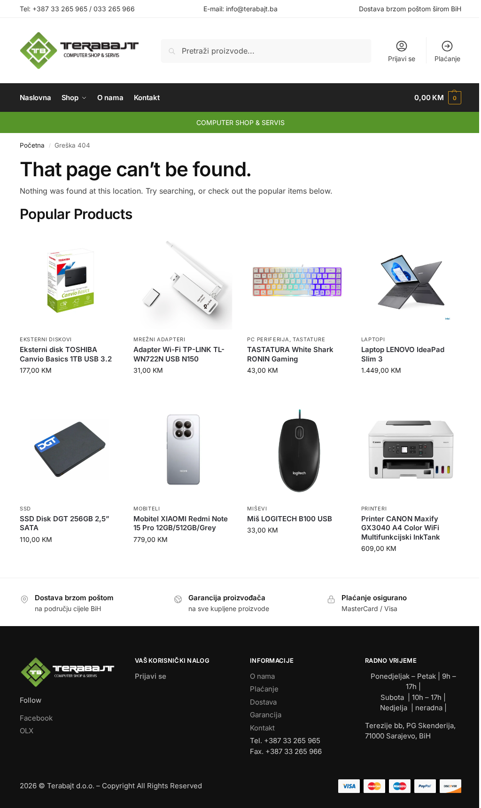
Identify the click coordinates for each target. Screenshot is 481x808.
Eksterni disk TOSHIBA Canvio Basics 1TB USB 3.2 (66, 354)
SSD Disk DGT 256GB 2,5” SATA (64, 523)
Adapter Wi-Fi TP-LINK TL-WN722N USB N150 (179, 354)
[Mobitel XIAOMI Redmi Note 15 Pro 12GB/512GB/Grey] (183, 449)
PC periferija (268, 339)
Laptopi (373, 339)
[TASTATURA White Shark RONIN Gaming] (297, 280)
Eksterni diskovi (46, 339)
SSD (25, 508)
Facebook (36, 718)
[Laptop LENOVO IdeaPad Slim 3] (411, 280)
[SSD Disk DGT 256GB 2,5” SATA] (69, 449)
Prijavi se (401, 59)
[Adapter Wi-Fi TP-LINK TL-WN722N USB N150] (183, 280)
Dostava (263, 702)
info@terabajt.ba (252, 9)
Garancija (265, 714)
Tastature (309, 339)
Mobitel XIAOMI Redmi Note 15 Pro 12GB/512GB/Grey (180, 523)
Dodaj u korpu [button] (70, 390)
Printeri (374, 508)
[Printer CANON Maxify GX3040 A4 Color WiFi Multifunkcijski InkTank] (411, 449)
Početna (32, 145)
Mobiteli (146, 508)
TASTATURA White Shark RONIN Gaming (290, 354)
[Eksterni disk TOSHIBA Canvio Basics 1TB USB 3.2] (69, 280)
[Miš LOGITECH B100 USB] (297, 449)
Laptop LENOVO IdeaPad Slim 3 (402, 354)
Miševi (257, 508)
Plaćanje (447, 59)
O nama (262, 676)
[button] (437, 98)
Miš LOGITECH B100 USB (289, 518)
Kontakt (262, 727)
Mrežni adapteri (159, 339)
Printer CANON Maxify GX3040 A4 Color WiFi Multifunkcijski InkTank (400, 527)
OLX (26, 730)
